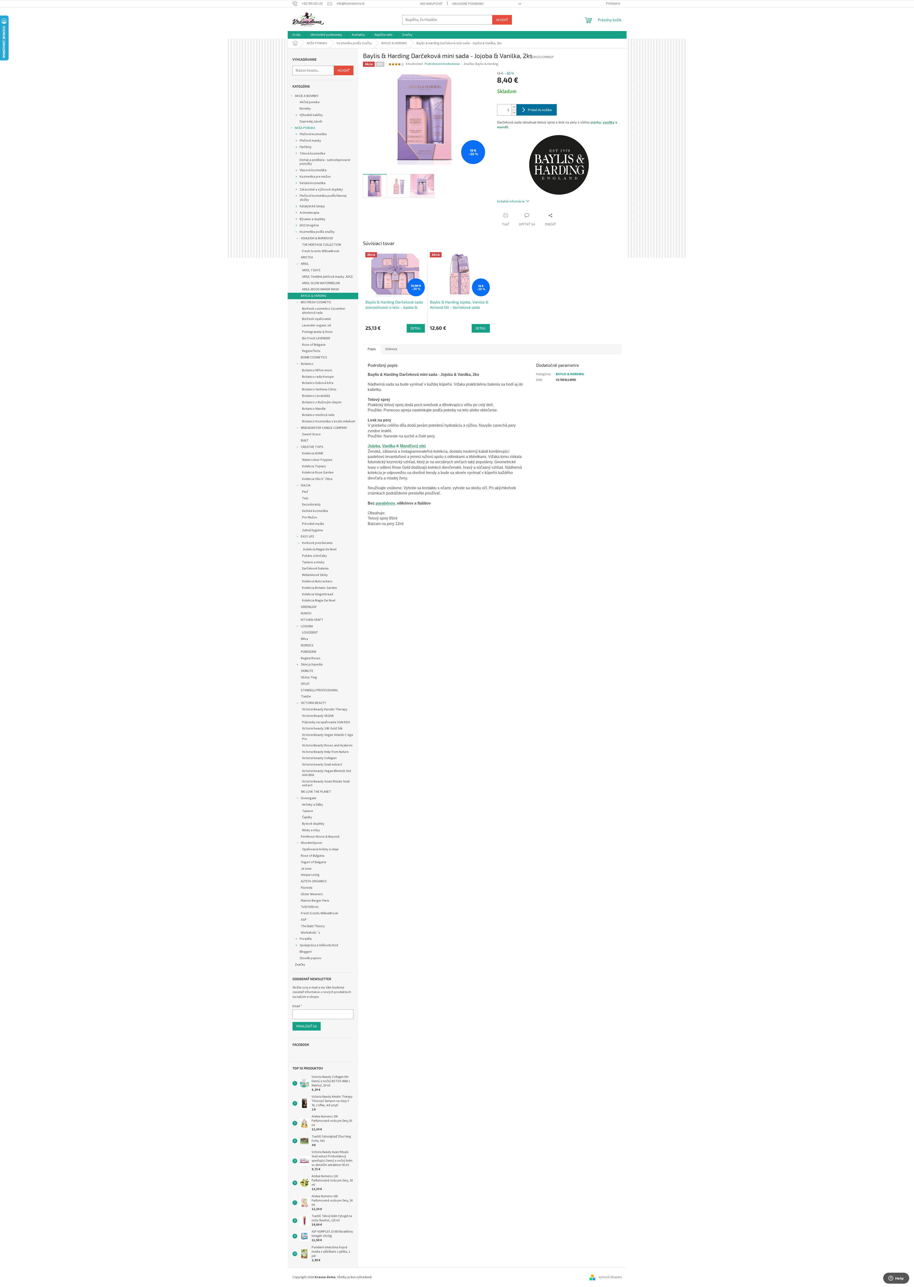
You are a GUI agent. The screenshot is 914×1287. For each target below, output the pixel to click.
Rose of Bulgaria (313, 344)
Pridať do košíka (540, 110)
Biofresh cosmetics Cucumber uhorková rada (323, 310)
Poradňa (306, 938)
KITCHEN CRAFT (312, 619)
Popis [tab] (372, 349)
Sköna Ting (309, 677)
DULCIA (306, 485)
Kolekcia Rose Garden (318, 472)
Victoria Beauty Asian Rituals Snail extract (326, 783)
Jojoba (374, 446)
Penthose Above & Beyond (320, 836)
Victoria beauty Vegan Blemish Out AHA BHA (326, 773)
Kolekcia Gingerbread (317, 594)
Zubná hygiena (312, 530)
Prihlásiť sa (306, 1026)
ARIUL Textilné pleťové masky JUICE (327, 276)
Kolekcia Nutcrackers (317, 581)
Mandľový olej (413, 446)
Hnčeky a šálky (312, 804)
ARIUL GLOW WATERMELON (321, 283)
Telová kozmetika (312, 153)
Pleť (305, 491)
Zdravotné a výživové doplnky (321, 189)
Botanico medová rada (318, 415)
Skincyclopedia (312, 664)
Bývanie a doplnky (312, 219)
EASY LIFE (307, 536)
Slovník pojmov (310, 958)
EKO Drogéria (309, 225)
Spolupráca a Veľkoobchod (319, 945)
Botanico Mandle (314, 408)
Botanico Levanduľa (316, 396)
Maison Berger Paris (315, 900)
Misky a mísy (311, 830)
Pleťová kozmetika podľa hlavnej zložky (323, 197)
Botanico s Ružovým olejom (321, 402)
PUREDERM (308, 651)
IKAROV (306, 613)
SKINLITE (307, 671)
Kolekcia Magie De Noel (319, 549)
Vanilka (388, 446)
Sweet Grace (311, 434)
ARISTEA (307, 257)
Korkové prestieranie (317, 543)
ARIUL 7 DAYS (311, 270)
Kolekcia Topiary (314, 466)
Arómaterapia (309, 212)
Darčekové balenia (315, 568)
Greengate (308, 798)
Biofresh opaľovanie (316, 319)
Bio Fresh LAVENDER (316, 338)
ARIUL (305, 263)
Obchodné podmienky (468, 4)
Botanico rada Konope (318, 376)
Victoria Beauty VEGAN (318, 715)
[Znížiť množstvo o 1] (514, 112)
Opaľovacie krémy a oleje (320, 849)
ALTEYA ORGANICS (314, 881)
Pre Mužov (309, 517)
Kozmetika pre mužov (315, 176)
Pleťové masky (310, 140)
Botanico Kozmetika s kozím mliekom (328, 421)
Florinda (306, 887)
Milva (304, 639)
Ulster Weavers (312, 894)
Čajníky (307, 817)
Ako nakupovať (431, 4)
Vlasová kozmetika (313, 170)
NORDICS (307, 645)
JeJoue (306, 868)
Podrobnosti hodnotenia (442, 64)
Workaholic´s (310, 932)
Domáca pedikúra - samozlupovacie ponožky (325, 162)
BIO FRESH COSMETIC (316, 302)
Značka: (481, 64)
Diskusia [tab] (391, 349)
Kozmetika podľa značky (317, 231)
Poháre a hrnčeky (314, 555)
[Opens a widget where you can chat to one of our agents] (896, 1279)
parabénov (385, 503)
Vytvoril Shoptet (610, 1277)
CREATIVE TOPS (312, 447)
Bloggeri (306, 951)
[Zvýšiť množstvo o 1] (514, 107)
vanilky (608, 122)
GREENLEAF (309, 607)
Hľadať (502, 20)
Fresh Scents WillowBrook (320, 251)
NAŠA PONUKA (305, 128)
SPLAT (305, 683)
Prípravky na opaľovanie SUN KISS (326, 722)
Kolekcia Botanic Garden (319, 587)
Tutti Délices (310, 906)
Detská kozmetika (312, 183)
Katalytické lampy (312, 206)
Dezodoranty (311, 504)
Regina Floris (311, 351)
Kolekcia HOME (312, 453)
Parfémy (306, 147)
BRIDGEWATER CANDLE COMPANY (324, 427)
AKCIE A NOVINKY (307, 96)
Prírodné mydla (313, 523)
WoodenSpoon (311, 842)
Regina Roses (310, 658)
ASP (304, 919)
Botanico (307, 364)
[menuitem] (296, 35)
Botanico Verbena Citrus (319, 389)
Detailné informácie (511, 201)
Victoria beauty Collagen (319, 758)
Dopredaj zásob (311, 121)
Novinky (305, 108)
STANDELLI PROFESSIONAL (319, 690)
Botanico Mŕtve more (317, 370)
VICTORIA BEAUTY (313, 703)
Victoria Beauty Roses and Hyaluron (327, 745)
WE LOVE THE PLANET (316, 791)
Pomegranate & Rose (317, 332)
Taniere (307, 811)
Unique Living (310, 874)
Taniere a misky (313, 562)
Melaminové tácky (315, 575)
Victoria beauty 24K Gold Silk (322, 728)
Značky (300, 964)
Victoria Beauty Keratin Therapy (324, 709)
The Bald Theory (313, 926)
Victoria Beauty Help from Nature (325, 752)
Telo (305, 498)
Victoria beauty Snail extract (322, 764)
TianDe (306, 696)
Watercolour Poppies (317, 459)
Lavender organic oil (316, 325)
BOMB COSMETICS (314, 357)
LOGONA (307, 626)
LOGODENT (310, 632)
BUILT (304, 440)
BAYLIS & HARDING (313, 295)
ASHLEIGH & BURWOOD (317, 238)
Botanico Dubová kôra (317, 383)
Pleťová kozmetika (313, 134)
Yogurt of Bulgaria (313, 862)
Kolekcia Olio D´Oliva (317, 479)
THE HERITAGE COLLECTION (321, 244)
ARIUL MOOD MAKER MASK (320, 289)
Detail (416, 328)
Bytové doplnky (313, 823)
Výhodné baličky (311, 115)
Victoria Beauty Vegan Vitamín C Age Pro (327, 737)
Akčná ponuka (309, 102)
